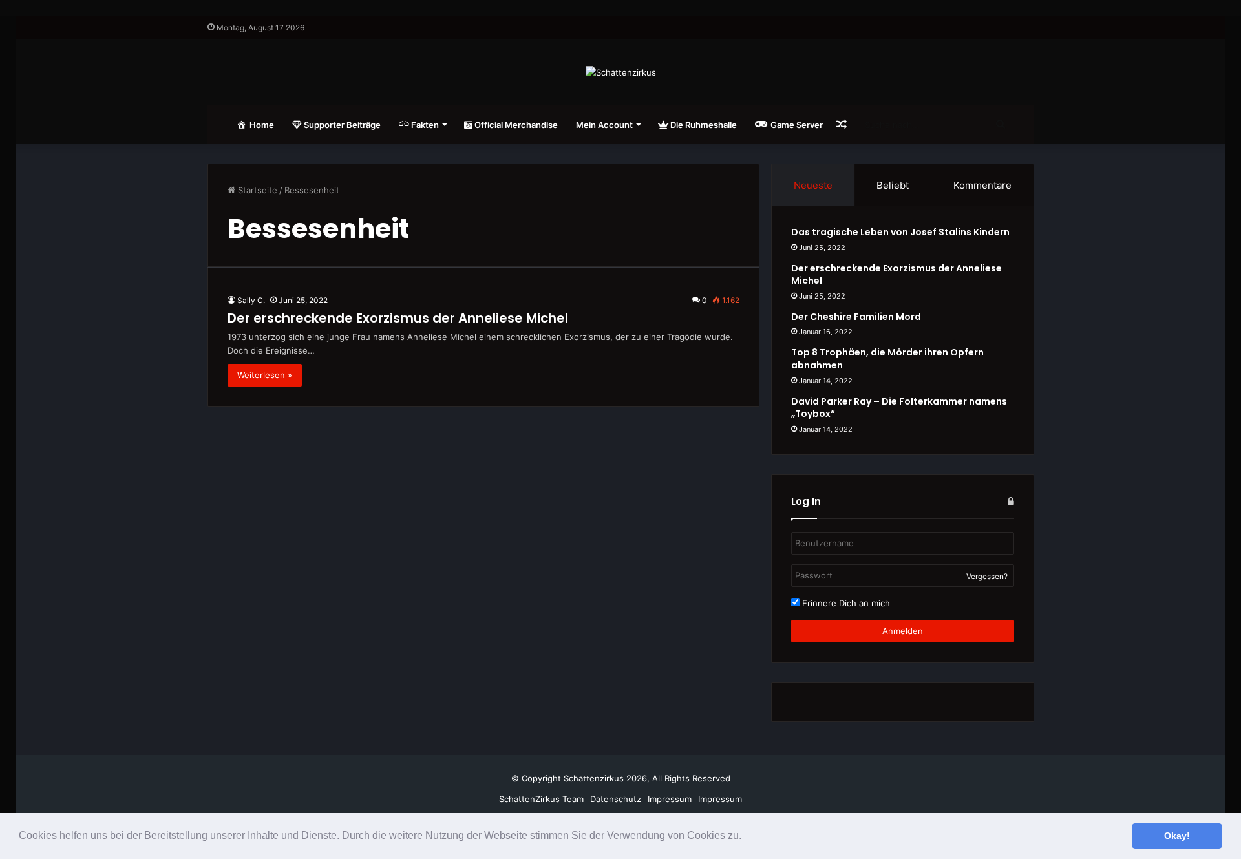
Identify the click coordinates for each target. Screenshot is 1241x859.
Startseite (256, 190)
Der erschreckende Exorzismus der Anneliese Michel (398, 318)
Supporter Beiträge (341, 125)
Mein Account (604, 125)
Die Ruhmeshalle (702, 125)
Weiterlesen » (264, 375)
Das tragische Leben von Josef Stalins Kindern (900, 232)
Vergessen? (987, 576)
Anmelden (902, 631)
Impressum (670, 799)
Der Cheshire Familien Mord (856, 316)
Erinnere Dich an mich (845, 603)
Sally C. (251, 300)
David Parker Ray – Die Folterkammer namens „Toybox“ (899, 408)
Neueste (813, 185)
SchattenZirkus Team (541, 799)
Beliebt (892, 185)
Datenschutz (615, 799)
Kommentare (982, 185)
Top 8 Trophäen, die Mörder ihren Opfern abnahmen (887, 359)
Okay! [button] (1177, 836)
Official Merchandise (515, 125)
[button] (746, 837)
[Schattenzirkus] (621, 72)
